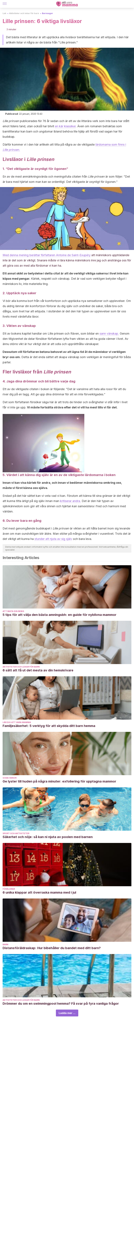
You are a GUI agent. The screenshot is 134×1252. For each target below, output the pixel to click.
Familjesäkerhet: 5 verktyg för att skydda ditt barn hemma (49, 726)
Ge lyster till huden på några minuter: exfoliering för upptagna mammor (59, 781)
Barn (5, 944)
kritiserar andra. (70, 501)
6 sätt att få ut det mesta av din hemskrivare (38, 670)
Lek (4, 13)
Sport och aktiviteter (16, 833)
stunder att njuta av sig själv (53, 539)
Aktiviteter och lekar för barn (24, 13)
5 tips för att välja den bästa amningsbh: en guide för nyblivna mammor (59, 615)
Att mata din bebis (13, 611)
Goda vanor (10, 778)
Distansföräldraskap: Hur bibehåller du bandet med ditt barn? (52, 948)
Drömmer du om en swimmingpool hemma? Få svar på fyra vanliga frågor (61, 1003)
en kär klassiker (65, 126)
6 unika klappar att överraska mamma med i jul (39, 892)
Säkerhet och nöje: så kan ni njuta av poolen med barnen (48, 837)
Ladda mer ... (67, 1013)
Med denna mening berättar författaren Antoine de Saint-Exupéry (47, 255)
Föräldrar (9, 889)
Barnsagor (47, 13)
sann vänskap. (109, 333)
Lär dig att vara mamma (17, 722)
